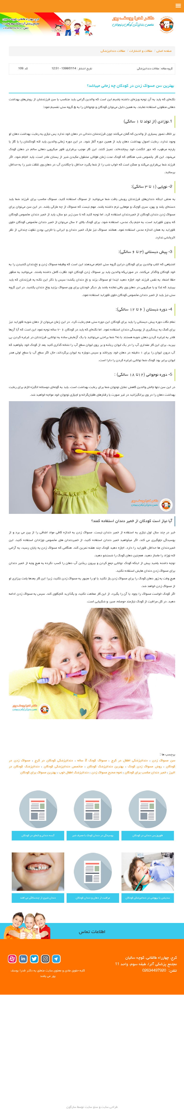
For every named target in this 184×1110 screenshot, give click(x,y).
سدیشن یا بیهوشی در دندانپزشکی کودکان (148, 897)
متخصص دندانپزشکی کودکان (63, 767)
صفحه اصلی (164, 51)
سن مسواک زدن (163, 761)
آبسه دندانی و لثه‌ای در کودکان (38, 835)
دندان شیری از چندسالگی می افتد (38, 897)
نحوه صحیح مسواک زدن (107, 773)
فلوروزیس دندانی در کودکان (147, 835)
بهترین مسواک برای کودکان (38, 773)
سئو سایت (91, 1107)
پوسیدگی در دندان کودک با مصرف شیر (92, 835)
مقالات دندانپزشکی (113, 51)
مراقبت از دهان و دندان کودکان (93, 897)
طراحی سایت (109, 1107)
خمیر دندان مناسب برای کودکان (145, 773)
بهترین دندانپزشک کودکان (105, 767)
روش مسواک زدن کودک (145, 767)
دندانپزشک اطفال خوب (74, 773)
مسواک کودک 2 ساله (92, 761)
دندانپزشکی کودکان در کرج (54, 761)
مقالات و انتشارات (140, 51)
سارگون (71, 1107)
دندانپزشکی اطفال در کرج (129, 761)
